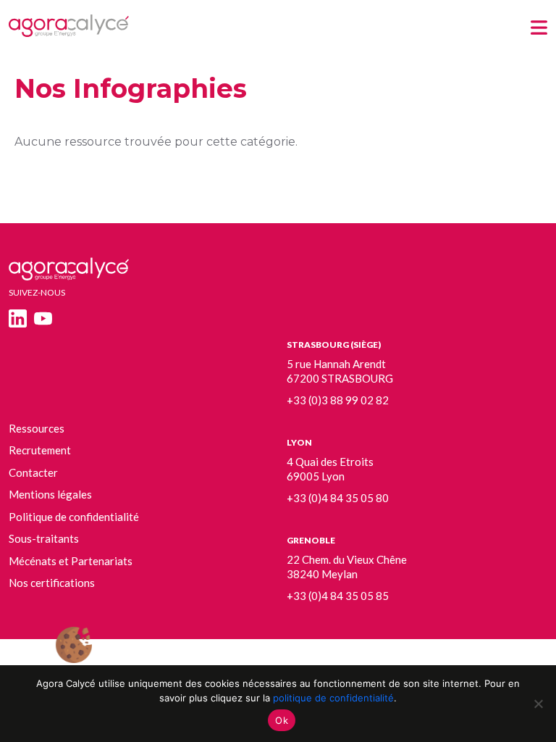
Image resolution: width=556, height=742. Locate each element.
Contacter (33, 472)
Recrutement (40, 450)
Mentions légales (50, 494)
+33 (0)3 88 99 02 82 (338, 400)
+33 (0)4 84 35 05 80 (338, 497)
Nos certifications (52, 582)
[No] (538, 703)
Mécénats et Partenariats (70, 560)
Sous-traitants (44, 538)
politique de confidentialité (333, 698)
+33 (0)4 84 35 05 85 (338, 595)
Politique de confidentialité (74, 516)
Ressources (36, 428)
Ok (281, 720)
